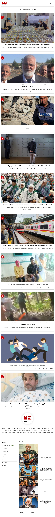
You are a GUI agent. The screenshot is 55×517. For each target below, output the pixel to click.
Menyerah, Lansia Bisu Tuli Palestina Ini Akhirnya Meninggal (27, 404)
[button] (53, 3)
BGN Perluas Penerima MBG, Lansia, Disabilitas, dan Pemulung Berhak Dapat (27, 44)
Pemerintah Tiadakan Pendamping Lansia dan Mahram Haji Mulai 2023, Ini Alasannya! (27, 204)
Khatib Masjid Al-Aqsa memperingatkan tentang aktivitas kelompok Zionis (46, 501)
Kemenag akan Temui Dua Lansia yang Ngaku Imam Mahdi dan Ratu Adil (27, 284)
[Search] (50, 3)
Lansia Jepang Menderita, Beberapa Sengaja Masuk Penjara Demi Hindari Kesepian (27, 166)
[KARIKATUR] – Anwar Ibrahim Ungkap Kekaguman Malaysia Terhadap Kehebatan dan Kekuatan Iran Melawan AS (46, 458)
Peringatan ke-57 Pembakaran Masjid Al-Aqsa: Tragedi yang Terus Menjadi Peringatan (45, 491)
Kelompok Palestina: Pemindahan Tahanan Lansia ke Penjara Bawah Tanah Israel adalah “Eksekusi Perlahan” (28, 85)
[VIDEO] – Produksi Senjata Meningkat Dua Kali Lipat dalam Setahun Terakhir (45, 448)
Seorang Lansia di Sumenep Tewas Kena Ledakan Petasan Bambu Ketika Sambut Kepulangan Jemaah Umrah (27, 323)
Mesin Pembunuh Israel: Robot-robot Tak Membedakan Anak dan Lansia (27, 127)
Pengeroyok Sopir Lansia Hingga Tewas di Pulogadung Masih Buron (27, 365)
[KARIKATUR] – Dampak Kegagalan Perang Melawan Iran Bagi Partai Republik (46, 480)
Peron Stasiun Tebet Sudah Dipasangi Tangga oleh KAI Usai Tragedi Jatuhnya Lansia (27, 245)
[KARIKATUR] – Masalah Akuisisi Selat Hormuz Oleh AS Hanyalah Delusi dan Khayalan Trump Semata (46, 469)
